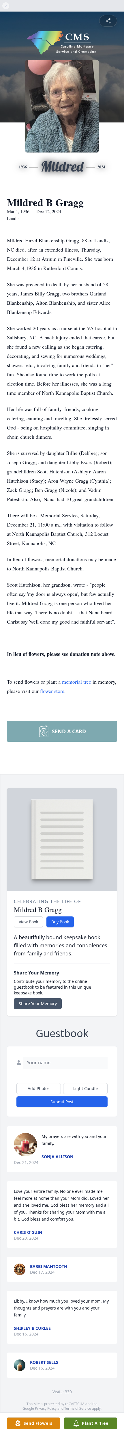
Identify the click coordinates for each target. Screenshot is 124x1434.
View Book (28, 922)
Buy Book (60, 922)
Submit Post (62, 1101)
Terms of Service (77, 1408)
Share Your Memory (38, 1003)
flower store (52, 690)
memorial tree (76, 681)
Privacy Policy (46, 1408)
